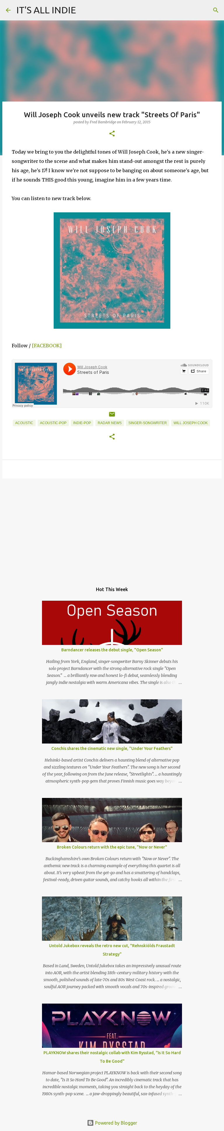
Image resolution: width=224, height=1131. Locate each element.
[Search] (215, 10)
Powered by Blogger (115, 1122)
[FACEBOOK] (47, 345)
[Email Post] (112, 417)
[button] (112, 134)
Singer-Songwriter (147, 423)
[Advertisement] (112, 528)
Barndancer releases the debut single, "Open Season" (112, 650)
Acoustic (24, 423)
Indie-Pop (82, 423)
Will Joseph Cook (191, 423)
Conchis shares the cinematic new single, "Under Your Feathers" (112, 748)
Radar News (110, 423)
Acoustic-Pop (53, 423)
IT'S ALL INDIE (46, 10)
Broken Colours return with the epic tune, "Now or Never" (112, 847)
